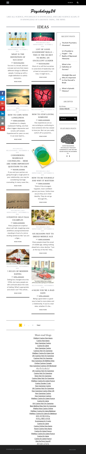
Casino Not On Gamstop (43, 373)
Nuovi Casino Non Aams (43, 428)
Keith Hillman (19, 62)
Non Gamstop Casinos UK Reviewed (43, 366)
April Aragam (19, 277)
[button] (2, 93)
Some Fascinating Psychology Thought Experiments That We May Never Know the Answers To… (68, 149)
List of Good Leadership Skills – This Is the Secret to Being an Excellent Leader (43, 55)
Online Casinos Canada (43, 363)
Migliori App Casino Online (43, 408)
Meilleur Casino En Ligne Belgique (43, 411)
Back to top (72, 449)
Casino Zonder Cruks (43, 383)
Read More (18, 81)
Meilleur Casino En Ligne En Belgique (43, 413)
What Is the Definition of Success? (17, 57)
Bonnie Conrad (19, 169)
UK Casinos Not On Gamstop (43, 356)
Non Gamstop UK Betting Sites (43, 361)
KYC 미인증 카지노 (43, 416)
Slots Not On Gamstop (43, 376)
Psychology (15, 47)
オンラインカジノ (43, 368)
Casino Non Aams (43, 341)
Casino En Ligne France (43, 431)
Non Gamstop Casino (43, 343)
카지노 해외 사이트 (43, 418)
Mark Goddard (44, 120)
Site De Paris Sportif (43, 441)
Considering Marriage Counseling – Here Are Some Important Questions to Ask (18, 161)
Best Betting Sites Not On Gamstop (43, 406)
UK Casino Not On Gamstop (43, 403)
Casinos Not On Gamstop (43, 351)
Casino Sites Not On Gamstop (43, 378)
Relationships (37, 109)
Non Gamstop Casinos (43, 396)
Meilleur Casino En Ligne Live (43, 353)
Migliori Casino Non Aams (43, 338)
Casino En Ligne (43, 346)
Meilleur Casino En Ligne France (43, 381)
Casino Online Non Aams (43, 426)
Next (38, 325)
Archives (62, 106)
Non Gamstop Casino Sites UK (43, 391)
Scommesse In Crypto (43, 421)
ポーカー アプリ (43, 444)
